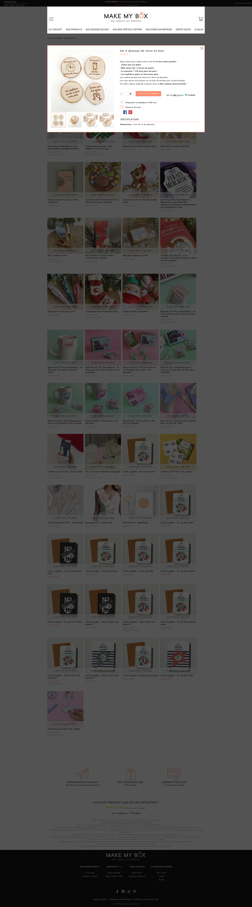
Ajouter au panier (148, 94)
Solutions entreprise (159, 29)
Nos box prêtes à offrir (127, 29)
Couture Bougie (178, 80)
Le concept (55, 29)
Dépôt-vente (183, 29)
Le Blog (199, 29)
